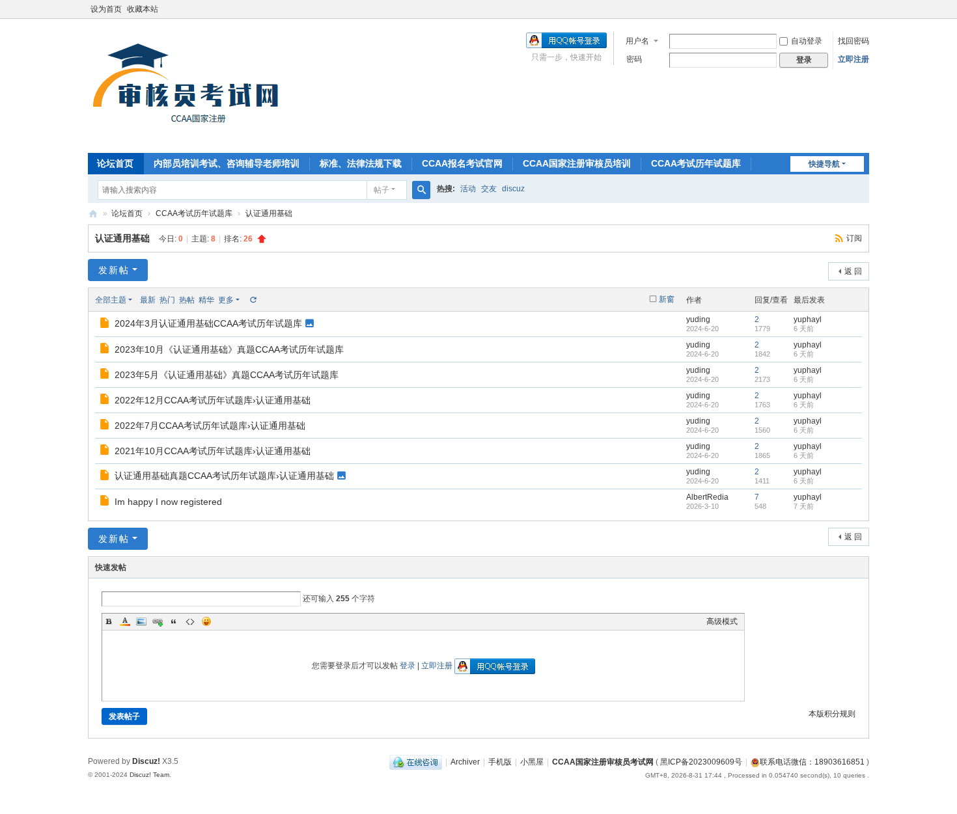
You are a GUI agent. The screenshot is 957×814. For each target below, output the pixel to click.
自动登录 (806, 41)
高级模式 (722, 621)
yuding (698, 319)
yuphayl (808, 319)
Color (125, 621)
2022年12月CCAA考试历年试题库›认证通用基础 (213, 400)
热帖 (187, 300)
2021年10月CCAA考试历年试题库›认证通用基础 (213, 451)
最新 (148, 300)
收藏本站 (142, 9)
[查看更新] (252, 300)
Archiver (465, 762)
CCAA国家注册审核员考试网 (93, 213)
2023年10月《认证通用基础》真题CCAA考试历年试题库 (229, 349)
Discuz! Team (149, 774)
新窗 (666, 299)
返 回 (853, 271)
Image (141, 621)
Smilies (206, 621)
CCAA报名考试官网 (462, 163)
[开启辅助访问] (866, 9)
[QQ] (415, 762)
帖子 (381, 190)
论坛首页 (115, 163)
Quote (173, 621)
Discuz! (146, 761)
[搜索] (421, 190)
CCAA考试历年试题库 (696, 163)
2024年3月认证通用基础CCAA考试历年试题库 (208, 323)
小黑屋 (532, 762)
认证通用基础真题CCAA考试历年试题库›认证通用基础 (224, 475)
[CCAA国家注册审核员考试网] (189, 84)
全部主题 (110, 300)
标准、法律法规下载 (361, 163)
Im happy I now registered (168, 501)
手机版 (500, 762)
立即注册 (853, 59)
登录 (407, 665)
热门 (167, 300)
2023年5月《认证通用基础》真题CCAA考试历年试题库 (227, 375)
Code (190, 621)
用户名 (637, 41)
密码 (634, 59)
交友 (489, 188)
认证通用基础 (268, 213)
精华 (206, 300)
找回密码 (853, 41)
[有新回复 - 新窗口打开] (105, 324)
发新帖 (114, 270)
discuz (513, 188)
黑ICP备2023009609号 (701, 762)
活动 (468, 188)
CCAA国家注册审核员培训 (577, 163)
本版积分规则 (832, 713)
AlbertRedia (707, 497)
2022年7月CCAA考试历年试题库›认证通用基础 (210, 425)
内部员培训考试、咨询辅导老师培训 (226, 163)
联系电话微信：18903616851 (812, 762)
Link (157, 621)
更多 (226, 300)
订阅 (854, 238)
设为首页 (106, 9)
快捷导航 (824, 164)
